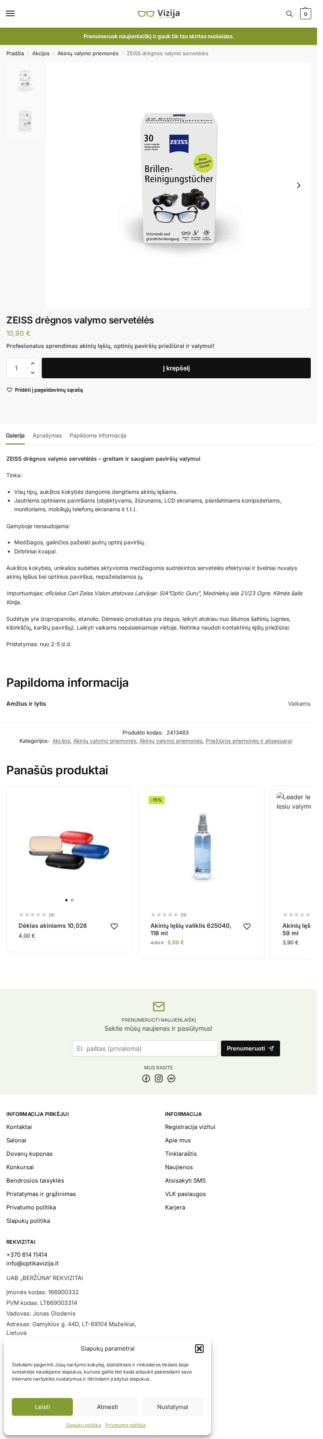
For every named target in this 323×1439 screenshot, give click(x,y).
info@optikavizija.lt (32, 1263)
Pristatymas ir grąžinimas (41, 1194)
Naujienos (179, 1167)
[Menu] (18, 14)
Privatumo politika (125, 1425)
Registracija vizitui (190, 1127)
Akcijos (41, 53)
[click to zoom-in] (178, 185)
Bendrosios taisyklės (35, 1180)
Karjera (175, 1207)
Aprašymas (47, 435)
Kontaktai (19, 1127)
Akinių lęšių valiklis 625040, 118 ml (191, 929)
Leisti (42, 1407)
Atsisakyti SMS (185, 1180)
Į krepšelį (176, 368)
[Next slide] (298, 185)
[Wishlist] (114, 926)
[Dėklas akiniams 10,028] (69, 849)
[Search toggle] (289, 14)
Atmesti (107, 1407)
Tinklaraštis (181, 1153)
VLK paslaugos (185, 1194)
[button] (199, 1349)
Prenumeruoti (246, 1048)
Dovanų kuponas (29, 1153)
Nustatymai (172, 1407)
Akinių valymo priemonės (88, 53)
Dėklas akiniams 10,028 (53, 925)
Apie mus (178, 1140)
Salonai (16, 1140)
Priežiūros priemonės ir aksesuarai (249, 741)
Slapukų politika (83, 1425)
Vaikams (299, 703)
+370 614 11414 (26, 1254)
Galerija (15, 435)
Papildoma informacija (98, 435)
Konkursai (20, 1167)
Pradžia (15, 53)
